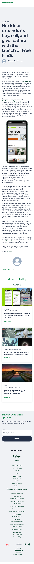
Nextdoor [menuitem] (17, 456)
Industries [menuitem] (17, 515)
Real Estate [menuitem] (17, 519)
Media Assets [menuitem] (17, 463)
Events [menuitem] (17, 481)
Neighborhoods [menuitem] (17, 483)
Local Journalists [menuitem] (17, 503)
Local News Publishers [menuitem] (17, 501)
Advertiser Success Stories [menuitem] (17, 511)
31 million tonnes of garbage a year (12, 101)
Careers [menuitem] (17, 470)
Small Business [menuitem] (17, 491)
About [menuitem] (17, 458)
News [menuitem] (17, 460)
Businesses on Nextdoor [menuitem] (17, 498)
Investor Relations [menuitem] (17, 465)
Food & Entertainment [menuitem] (17, 524)
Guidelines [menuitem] (17, 486)
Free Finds (26, 81)
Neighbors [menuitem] (17, 476)
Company (9, 251)
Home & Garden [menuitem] (17, 516)
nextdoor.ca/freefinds (10, 241)
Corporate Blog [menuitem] (17, 468)
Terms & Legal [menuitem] (19, 550)
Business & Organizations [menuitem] (17, 489)
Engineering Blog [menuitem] (17, 534)
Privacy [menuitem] (19, 548)
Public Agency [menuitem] (17, 496)
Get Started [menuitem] (17, 478)
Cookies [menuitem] (18, 552)
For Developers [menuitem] (17, 509)
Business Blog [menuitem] (17, 537)
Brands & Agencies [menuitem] (17, 493)
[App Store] (25, 544)
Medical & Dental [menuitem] (17, 529)
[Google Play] (29, 544)
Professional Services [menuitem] (17, 521)
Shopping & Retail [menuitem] (17, 526)
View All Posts (17, 285)
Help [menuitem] (17, 473)
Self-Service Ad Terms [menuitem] (17, 506)
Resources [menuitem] (17, 532)
